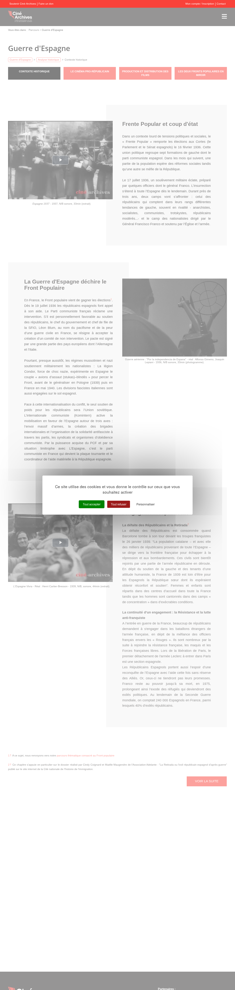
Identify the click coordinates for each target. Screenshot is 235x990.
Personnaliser (145, 504)
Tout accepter (91, 504)
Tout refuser (118, 504)
